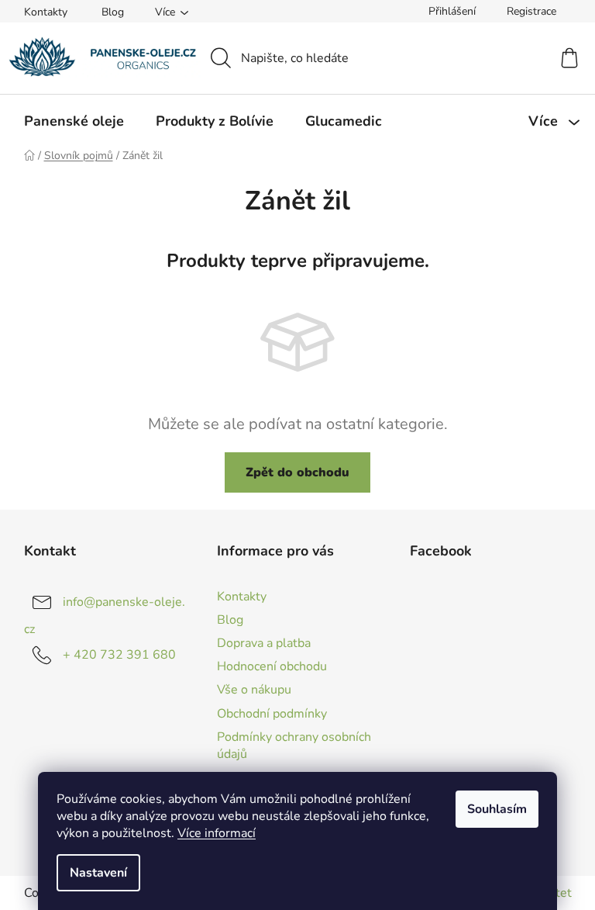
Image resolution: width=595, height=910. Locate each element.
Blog (112, 12)
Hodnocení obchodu (272, 666)
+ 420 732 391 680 (119, 654)
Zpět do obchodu (297, 472)
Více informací (216, 833)
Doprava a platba (264, 643)
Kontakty (45, 12)
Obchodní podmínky (272, 713)
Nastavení (98, 872)
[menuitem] (74, 121)
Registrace (531, 11)
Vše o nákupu (254, 689)
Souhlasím (497, 809)
